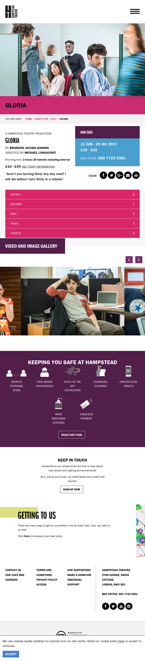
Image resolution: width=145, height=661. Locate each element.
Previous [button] (129, 259)
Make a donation (79, 575)
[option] (72, 68)
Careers (11, 579)
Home (28, 118)
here (121, 641)
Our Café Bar (14, 575)
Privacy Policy (46, 579)
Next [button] (138, 259)
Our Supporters (79, 570)
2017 (54, 118)
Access (41, 584)
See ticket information (38, 166)
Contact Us (13, 570)
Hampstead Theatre (11, 11)
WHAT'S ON (41, 118)
